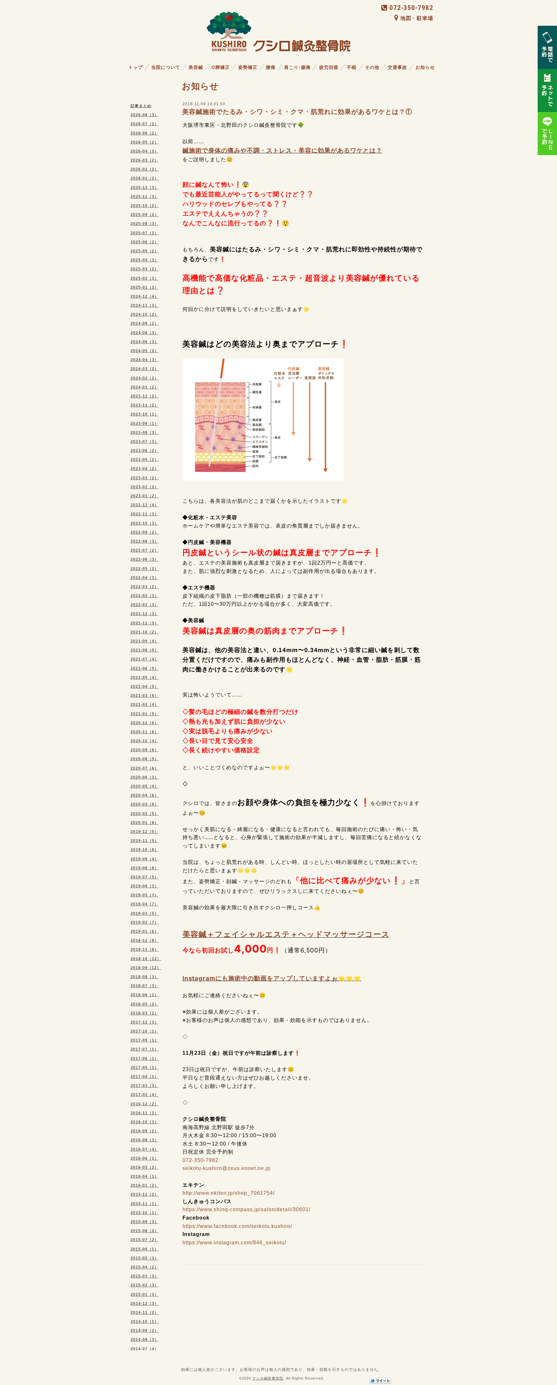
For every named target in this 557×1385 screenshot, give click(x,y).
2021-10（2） (145, 632)
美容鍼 (196, 67)
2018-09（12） (146, 968)
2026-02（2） (145, 169)
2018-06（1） (145, 995)
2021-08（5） (145, 650)
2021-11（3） (145, 623)
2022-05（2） (145, 568)
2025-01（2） (145, 287)
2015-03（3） (145, 1276)
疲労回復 (328, 67)
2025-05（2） (145, 251)
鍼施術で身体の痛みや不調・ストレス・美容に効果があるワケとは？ (282, 150)
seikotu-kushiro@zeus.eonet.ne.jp (226, 1168)
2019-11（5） (145, 840)
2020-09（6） (145, 750)
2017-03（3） (145, 1085)
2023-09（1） (145, 423)
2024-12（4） (145, 296)
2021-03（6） (145, 695)
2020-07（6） (145, 768)
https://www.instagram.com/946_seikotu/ (234, 1242)
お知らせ (425, 67)
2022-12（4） (145, 505)
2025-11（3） (145, 196)
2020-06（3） (145, 777)
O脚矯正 (220, 67)
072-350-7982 (411, 8)
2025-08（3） (145, 223)
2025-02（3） (145, 278)
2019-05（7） (145, 895)
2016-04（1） (145, 1176)
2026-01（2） (145, 178)
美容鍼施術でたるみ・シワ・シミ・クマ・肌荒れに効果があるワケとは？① (297, 111)
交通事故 (397, 67)
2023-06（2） (145, 450)
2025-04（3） (145, 260)
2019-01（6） (145, 931)
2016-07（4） (145, 1149)
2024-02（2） (145, 378)
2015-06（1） (145, 1249)
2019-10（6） (145, 849)
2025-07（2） (145, 233)
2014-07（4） (145, 1349)
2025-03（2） (145, 269)
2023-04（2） (145, 468)
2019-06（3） (145, 886)
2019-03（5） (145, 913)
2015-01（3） (145, 1294)
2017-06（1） (145, 1058)
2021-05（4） (145, 677)
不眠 (352, 67)
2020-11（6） (145, 732)
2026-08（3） (145, 115)
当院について (165, 67)
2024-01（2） (145, 387)
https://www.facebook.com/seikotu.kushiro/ (237, 1226)
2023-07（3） (145, 441)
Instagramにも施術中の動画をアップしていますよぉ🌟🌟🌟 (271, 978)
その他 (372, 67)
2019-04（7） (145, 904)
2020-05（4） (145, 786)
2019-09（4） (145, 859)
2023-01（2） (145, 496)
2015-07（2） (145, 1240)
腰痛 (271, 67)
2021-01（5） (145, 714)
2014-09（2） (145, 1330)
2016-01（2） (145, 1185)
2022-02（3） (145, 596)
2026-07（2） (145, 124)
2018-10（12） (146, 959)
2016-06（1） (145, 1158)
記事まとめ (141, 106)
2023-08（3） (145, 432)
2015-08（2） (145, 1231)
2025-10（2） (145, 205)
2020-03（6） (145, 804)
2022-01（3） (145, 605)
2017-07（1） (145, 1049)
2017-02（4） (145, 1094)
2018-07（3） (145, 986)
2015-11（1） (145, 1204)
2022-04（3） (145, 578)
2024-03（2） (145, 369)
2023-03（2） (145, 478)
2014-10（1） (145, 1321)
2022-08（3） (145, 541)
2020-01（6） (145, 822)
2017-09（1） (145, 1040)
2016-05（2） (145, 1167)
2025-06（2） (145, 242)
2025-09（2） (145, 214)
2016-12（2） (145, 1104)
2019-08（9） (145, 868)
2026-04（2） (145, 151)
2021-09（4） (145, 641)
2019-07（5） (145, 877)
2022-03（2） (145, 587)
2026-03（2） (145, 160)
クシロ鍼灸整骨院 (267, 1378)
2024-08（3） (145, 333)
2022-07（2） (145, 550)
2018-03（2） (145, 1013)
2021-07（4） (145, 659)
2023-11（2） (145, 405)
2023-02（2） (145, 487)
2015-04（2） (145, 1267)
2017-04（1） (145, 1076)
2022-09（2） (145, 532)
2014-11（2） (145, 1312)
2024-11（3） (145, 305)
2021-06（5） (145, 668)
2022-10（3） (145, 523)
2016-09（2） (145, 1131)
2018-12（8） (145, 940)
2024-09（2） (145, 323)
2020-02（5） (145, 813)
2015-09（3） (145, 1222)
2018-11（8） (145, 949)
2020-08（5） (145, 759)
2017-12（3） (145, 1022)
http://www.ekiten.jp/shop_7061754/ (228, 1193)
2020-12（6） (145, 723)
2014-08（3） (145, 1339)
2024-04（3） (145, 360)
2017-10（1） (145, 1031)
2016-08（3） (145, 1140)
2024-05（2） (145, 351)
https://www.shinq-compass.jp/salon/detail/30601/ (246, 1209)
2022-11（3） (145, 514)
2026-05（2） (145, 142)
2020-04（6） (145, 795)
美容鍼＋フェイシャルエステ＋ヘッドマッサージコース (286, 934)
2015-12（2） (145, 1194)
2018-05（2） (145, 1004)
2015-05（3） (145, 1258)
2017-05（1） (145, 1067)
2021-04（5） (145, 686)
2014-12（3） (145, 1303)
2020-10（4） (145, 741)
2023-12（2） (145, 396)
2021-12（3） (145, 614)
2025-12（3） (145, 187)
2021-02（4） (145, 704)
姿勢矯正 (248, 67)
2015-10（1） (145, 1213)
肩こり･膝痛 (297, 67)
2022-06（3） (145, 559)
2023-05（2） (145, 459)
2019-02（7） (145, 922)
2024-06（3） (145, 342)
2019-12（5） (145, 831)
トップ (135, 67)
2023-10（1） (145, 414)
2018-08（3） (145, 977)
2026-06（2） (145, 133)
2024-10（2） (145, 314)
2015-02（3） (145, 1285)
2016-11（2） (145, 1113)
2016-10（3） (145, 1122)
